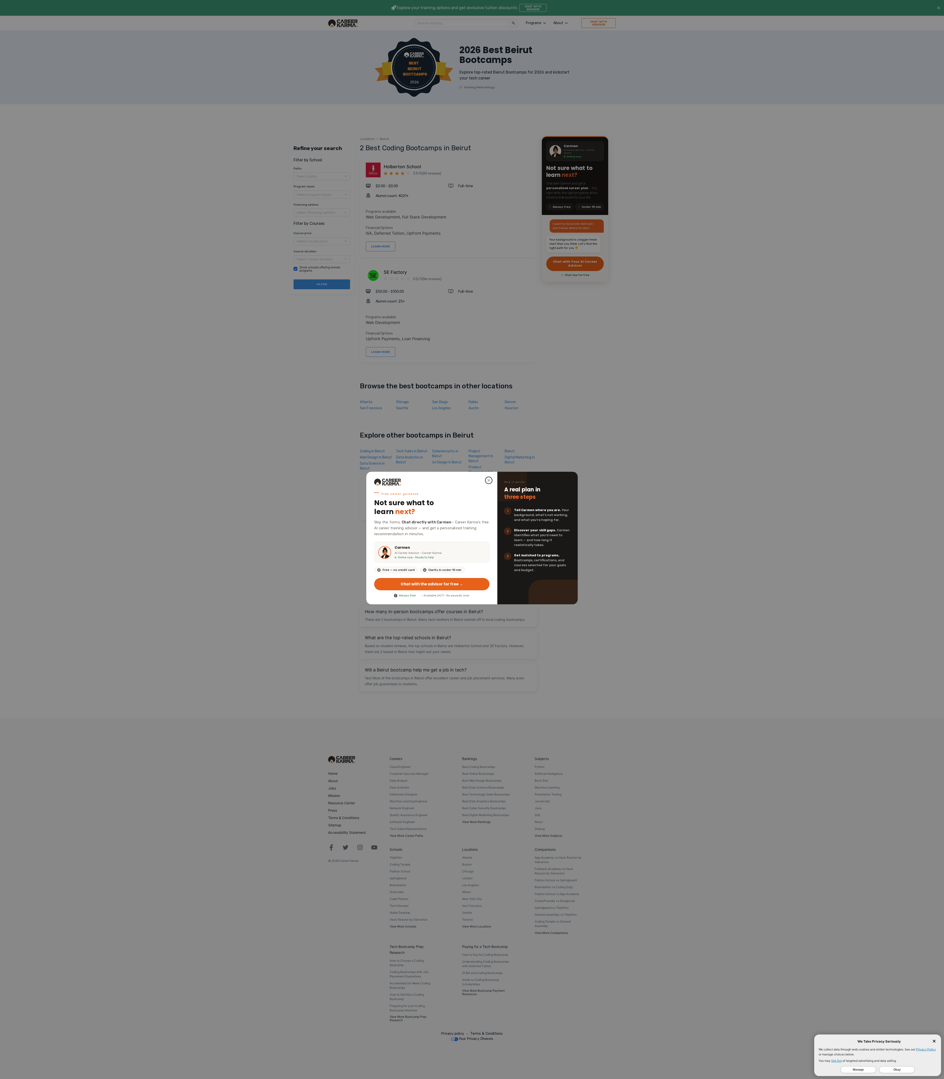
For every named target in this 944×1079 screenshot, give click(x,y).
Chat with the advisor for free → (432, 584)
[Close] (488, 480)
